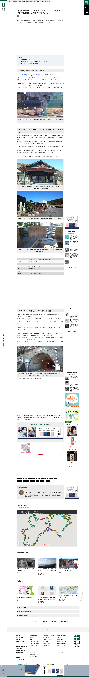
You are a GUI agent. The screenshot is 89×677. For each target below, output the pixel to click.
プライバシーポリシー (20, 659)
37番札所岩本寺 (21, 74)
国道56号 (44, 478)
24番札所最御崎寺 (32, 78)
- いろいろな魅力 (46, 637)
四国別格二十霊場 (34, 645)
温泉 (56, 478)
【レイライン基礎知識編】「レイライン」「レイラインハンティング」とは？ (68, 596)
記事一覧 (18, 639)
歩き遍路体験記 (14, 1)
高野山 (32, 647)
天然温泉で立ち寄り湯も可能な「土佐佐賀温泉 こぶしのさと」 (33, 61)
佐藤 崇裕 (42, 601)
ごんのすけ (22, 16)
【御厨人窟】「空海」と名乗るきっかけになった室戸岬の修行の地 (26, 569)
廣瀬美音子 (21, 599)
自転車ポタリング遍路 (47, 639)
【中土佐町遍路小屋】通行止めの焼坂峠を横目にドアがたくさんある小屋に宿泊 (68, 569)
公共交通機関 (32, 478)
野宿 (38, 481)
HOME (9, 1)
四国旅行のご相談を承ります (21, 650)
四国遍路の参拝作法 (33, 656)
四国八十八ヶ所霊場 (34, 641)
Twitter (55, 621)
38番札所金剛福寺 (39, 74)
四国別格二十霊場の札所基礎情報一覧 (24, 597)
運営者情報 (18, 657)
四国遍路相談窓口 (19, 652)
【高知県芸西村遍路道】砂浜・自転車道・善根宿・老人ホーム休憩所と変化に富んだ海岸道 (47, 570)
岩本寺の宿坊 (25, 119)
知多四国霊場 (33, 650)
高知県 (43, 481)
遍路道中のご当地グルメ (61, 641)
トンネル (19, 478)
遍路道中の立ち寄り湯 (61, 645)
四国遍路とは (32, 639)
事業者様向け (18, 655)
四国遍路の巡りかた (33, 652)
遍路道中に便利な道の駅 (61, 643)
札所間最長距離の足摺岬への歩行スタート (29, 60)
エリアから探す (22, 607)
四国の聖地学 (45, 641)
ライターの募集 (19, 648)
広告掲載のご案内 (19, 644)
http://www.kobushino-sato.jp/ (34, 273)
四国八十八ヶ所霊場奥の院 (35, 643)
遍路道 (58, 647)
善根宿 (38, 478)
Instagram (66, 621)
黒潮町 (48, 481)
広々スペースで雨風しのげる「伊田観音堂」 (29, 63)
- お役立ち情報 (59, 637)
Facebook (45, 621)
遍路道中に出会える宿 (61, 639)
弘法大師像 (50, 478)
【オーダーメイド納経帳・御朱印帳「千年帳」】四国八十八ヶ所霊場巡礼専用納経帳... (46, 598)
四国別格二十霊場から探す (25, 615)
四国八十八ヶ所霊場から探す (25, 611)
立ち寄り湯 (26, 481)
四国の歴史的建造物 (47, 645)
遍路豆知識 (59, 650)
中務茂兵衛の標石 (46, 643)
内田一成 (63, 599)
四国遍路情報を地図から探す (21, 641)
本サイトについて (19, 637)
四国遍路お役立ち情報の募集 (21, 646)
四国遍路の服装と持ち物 (34, 654)
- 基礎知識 (31, 637)
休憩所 (25, 478)
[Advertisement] (40, 38)
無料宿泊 (19, 481)
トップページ (18, 635)
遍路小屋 (32, 481)
